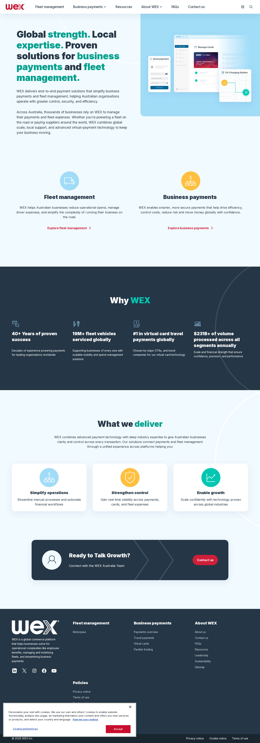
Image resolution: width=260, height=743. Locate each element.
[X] (24, 670)
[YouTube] (54, 670)
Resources (124, 7)
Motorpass (79, 632)
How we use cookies (85, 719)
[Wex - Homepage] (15, 7)
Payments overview (146, 632)
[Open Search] (251, 7)
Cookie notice (218, 738)
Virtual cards (141, 643)
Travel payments (144, 637)
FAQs (175, 7)
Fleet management (49, 7)
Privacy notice (82, 691)
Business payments (88, 7)
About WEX (150, 7)
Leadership (201, 655)
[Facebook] (44, 670)
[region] (69, 720)
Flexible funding (143, 649)
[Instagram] (34, 670)
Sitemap (200, 667)
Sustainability (203, 661)
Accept (118, 728)
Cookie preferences (25, 728)
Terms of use (81, 697)
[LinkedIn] (14, 670)
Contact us (196, 7)
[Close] (130, 707)
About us (200, 632)
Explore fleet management (67, 228)
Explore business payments (188, 228)
